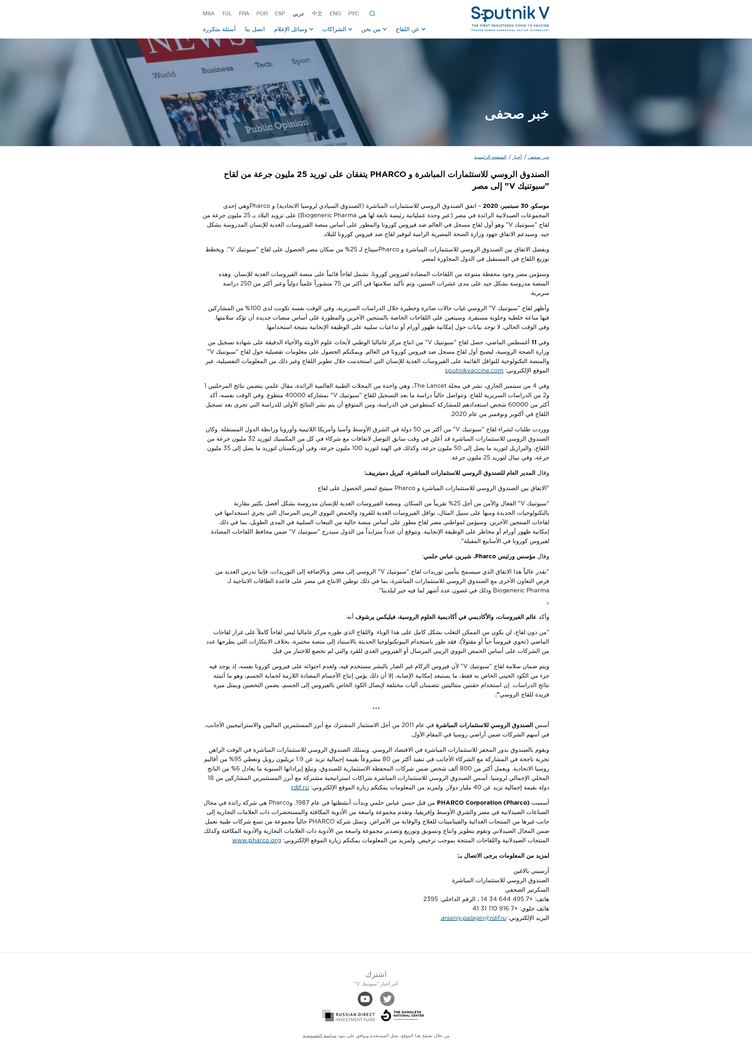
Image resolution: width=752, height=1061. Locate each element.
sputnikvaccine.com (474, 370)
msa (208, 13)
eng (335, 13)
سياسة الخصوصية (320, 1036)
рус (353, 13)
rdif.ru (300, 787)
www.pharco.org (256, 840)
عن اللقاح (407, 29)
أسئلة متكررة (219, 29)
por (262, 13)
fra (244, 13)
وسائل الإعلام (290, 29)
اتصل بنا (255, 29)
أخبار (517, 157)
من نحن (371, 29)
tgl (227, 13)
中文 (317, 13)
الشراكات (334, 29)
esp (280, 13)
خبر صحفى (538, 157)
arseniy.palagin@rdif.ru (473, 918)
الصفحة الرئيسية (490, 157)
